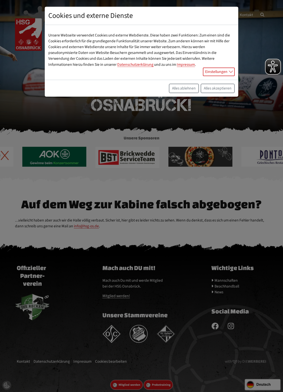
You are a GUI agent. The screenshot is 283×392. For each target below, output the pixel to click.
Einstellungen (216, 72)
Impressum (186, 64)
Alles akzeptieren (218, 88)
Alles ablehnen (184, 88)
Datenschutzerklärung (135, 64)
